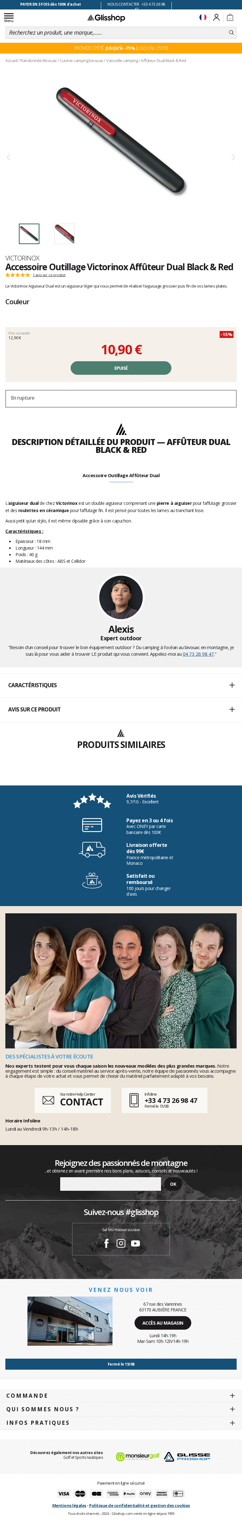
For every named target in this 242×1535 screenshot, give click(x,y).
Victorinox (22, 258)
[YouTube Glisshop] (135, 1244)
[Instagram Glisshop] (121, 1244)
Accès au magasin (162, 1323)
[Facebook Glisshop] (106, 1244)
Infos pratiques (38, 1422)
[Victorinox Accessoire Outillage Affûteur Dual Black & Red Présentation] (121, 142)
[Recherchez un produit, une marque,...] (231, 32)
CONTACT (81, 1101)
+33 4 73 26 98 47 (171, 1100)
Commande (27, 1395)
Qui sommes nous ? (42, 1409)
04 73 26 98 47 (198, 654)
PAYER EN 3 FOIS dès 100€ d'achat (50, 4)
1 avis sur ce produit (49, 275)
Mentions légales (69, 1505)
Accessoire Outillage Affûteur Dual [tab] (121, 475)
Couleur (17, 301)
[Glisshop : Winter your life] (106, 17)
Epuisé (121, 368)
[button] (121, 685)
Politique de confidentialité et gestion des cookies (139, 1505)
